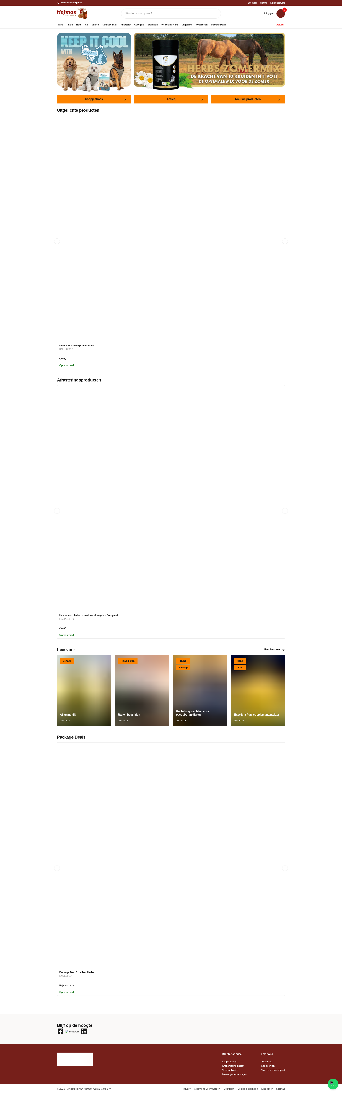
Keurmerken (268, 1065)
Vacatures (266, 1061)
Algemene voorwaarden (207, 1088)
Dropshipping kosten (233, 1065)
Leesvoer (252, 3)
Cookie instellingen (248, 1088)
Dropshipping (229, 1061)
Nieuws (263, 3)
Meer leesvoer (272, 649)
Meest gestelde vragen (234, 1074)
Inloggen (269, 13)
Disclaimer (267, 1088)
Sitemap (280, 1088)
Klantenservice (277, 3)
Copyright (229, 1088)
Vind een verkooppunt (71, 2)
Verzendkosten (230, 1070)
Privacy (187, 1088)
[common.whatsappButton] (333, 1084)
